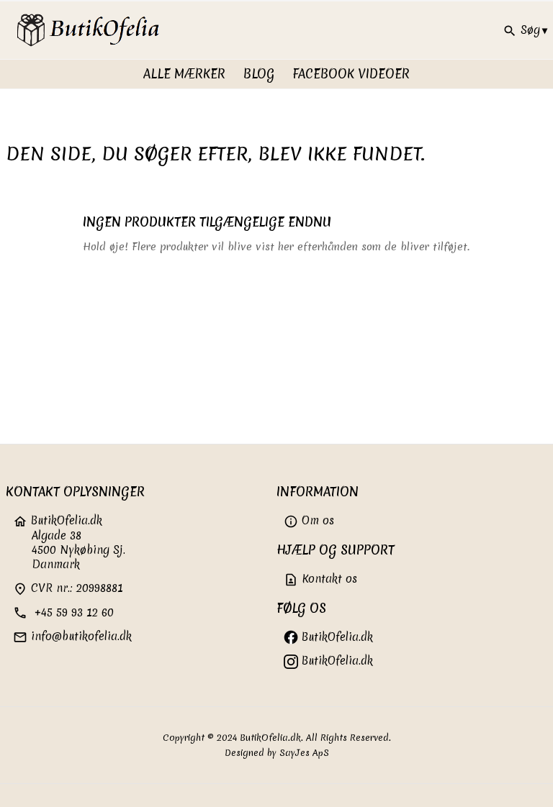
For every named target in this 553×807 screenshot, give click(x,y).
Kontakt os (320, 578)
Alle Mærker (184, 73)
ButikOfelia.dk (335, 636)
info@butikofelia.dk (72, 636)
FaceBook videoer (351, 73)
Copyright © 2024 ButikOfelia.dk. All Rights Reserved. (277, 737)
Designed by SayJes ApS (277, 753)
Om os (309, 520)
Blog (258, 73)
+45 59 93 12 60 (63, 612)
